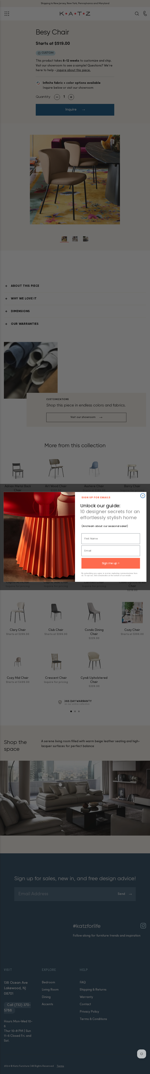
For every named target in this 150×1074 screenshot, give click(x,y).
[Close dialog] (143, 495)
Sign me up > (111, 563)
